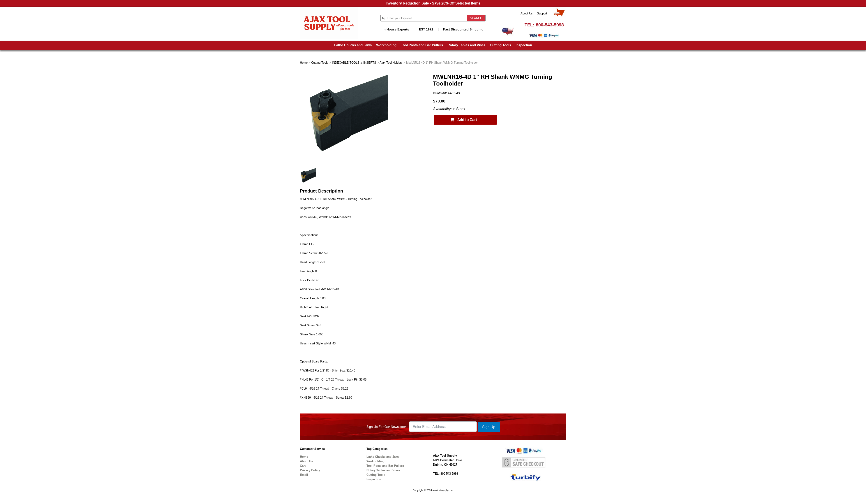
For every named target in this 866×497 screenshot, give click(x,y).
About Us (527, 13)
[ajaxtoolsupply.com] (329, 22)
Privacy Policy (310, 470)
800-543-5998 (550, 24)
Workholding (386, 45)
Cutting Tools (500, 45)
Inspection (524, 45)
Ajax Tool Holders (391, 62)
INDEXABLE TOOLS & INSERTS (354, 62)
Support (542, 13)
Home (304, 62)
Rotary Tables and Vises (466, 45)
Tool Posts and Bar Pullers (422, 45)
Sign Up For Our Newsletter (386, 426)
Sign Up (488, 427)
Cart (303, 465)
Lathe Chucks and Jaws (353, 45)
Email (304, 474)
